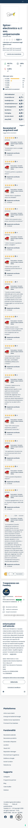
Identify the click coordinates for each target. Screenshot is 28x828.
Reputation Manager (10, 751)
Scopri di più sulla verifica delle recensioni (14, 615)
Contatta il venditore (14, 687)
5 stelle (7, 79)
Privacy (6, 804)
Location (6, 745)
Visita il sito (14, 682)
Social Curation (8, 762)
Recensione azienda (10, 735)
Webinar (6, 790)
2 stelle (7, 85)
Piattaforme (7, 765)
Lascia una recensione (14, 54)
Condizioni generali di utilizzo (12, 802)
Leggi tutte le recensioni (9, 133)
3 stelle (7, 83)
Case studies (7, 787)
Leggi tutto (13, 654)
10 (13, 574)
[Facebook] (3, 691)
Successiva (19, 574)
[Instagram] (24, 691)
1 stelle (7, 87)
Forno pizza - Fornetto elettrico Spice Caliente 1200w (17, 144)
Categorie (7, 777)
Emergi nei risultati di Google (12, 716)
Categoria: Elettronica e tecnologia (13, 678)
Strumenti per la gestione (11, 755)
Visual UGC (7, 748)
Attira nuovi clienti (9, 713)
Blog (5, 783)
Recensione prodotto (10, 738)
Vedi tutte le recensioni (12, 89)
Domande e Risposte (10, 742)
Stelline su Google (9, 758)
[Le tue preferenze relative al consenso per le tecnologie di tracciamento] (25, 825)
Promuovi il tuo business (11, 723)
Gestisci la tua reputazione (12, 720)
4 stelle (7, 81)
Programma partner (10, 780)
